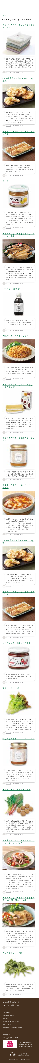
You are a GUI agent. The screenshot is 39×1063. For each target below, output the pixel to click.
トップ (4, 15)
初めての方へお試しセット (11, 1005)
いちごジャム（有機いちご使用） (17, 643)
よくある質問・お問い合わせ (12, 1002)
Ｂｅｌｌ (8, 72)
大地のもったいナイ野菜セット (16, 789)
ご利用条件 (6, 1012)
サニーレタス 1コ (11, 688)
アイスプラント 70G (12, 953)
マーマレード (8, 181)
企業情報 (5, 1035)
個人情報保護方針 (8, 1015)
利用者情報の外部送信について (12, 1027)
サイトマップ (7, 1024)
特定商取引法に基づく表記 (11, 1021)
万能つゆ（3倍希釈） (12, 289)
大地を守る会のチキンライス (15, 336)
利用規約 (5, 1018)
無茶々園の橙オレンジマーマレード (18, 739)
